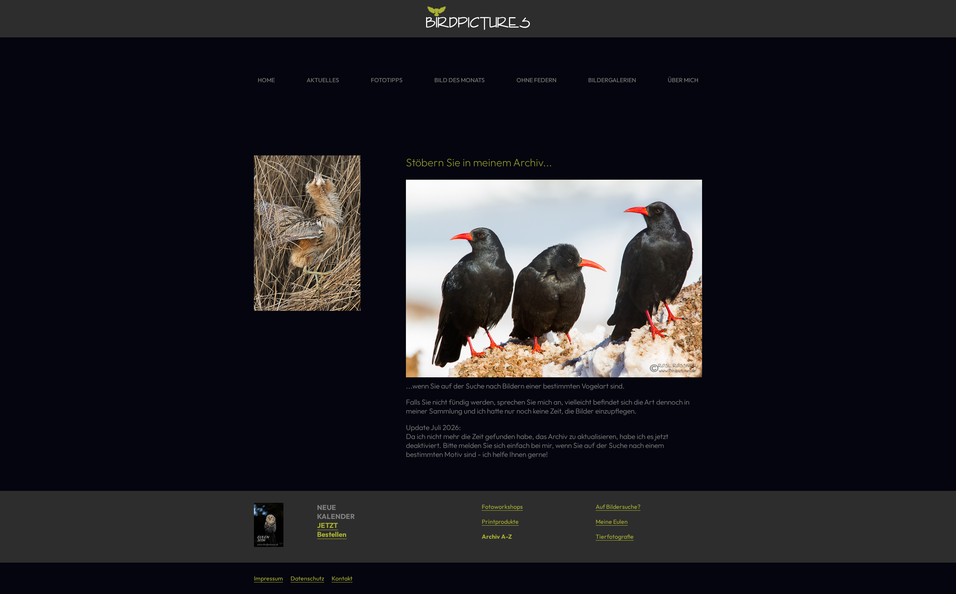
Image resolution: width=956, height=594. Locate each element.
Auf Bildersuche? (618, 506)
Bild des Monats (459, 80)
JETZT (327, 525)
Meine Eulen (612, 521)
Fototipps (387, 80)
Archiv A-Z (497, 536)
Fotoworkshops (502, 506)
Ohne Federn (536, 80)
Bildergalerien (612, 80)
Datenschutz (307, 578)
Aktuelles (323, 80)
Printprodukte (500, 521)
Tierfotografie (615, 536)
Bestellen (332, 534)
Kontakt (342, 578)
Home (266, 80)
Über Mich (683, 80)
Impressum (268, 578)
